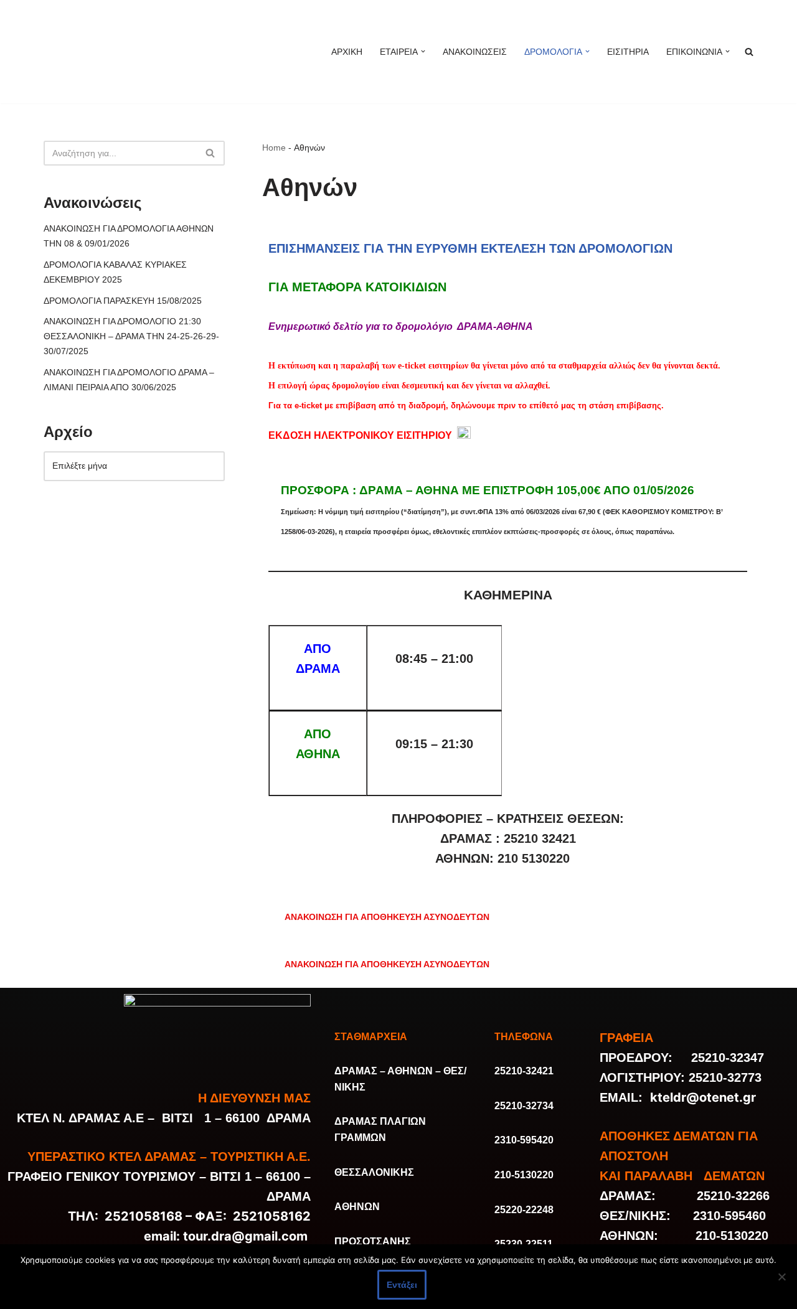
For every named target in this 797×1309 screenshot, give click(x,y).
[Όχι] (781, 1276)
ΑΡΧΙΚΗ (346, 52)
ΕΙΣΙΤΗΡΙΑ (628, 52)
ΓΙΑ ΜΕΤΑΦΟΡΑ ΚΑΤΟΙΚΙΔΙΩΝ (357, 287)
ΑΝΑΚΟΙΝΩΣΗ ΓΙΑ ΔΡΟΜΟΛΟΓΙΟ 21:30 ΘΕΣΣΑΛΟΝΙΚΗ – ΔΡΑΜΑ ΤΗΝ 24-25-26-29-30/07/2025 (131, 336)
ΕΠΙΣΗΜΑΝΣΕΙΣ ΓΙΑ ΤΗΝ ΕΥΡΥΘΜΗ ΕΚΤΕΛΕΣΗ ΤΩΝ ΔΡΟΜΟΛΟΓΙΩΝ (470, 248)
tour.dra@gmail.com (245, 1236)
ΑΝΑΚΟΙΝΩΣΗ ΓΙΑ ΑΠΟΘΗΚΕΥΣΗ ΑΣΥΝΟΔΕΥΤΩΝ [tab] (387, 917)
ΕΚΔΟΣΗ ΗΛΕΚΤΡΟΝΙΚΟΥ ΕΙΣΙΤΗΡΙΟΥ (360, 435)
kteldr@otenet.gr (703, 1097)
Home (274, 147)
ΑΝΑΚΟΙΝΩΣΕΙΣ (475, 52)
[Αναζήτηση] (211, 153)
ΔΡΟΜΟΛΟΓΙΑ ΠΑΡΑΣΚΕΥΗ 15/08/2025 (123, 301)
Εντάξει (402, 1285)
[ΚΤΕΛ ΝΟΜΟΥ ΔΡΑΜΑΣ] (153, 51)
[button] (423, 51)
